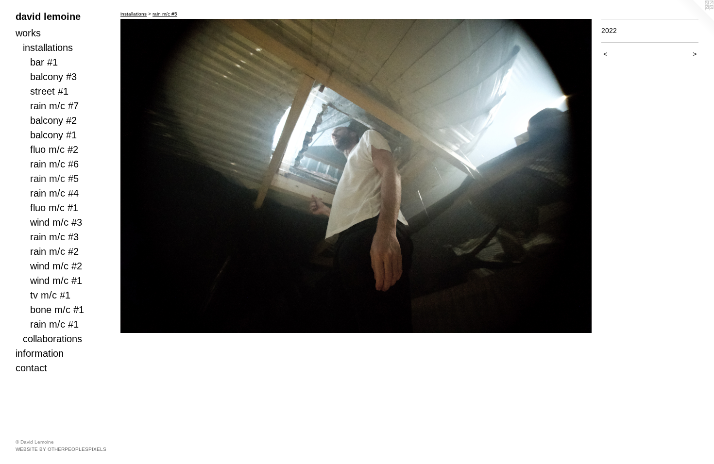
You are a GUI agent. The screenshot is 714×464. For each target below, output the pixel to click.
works (28, 33)
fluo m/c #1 (54, 207)
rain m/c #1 (54, 324)
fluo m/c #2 (54, 149)
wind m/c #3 (56, 222)
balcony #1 (53, 135)
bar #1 (44, 62)
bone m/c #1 (57, 309)
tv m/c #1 (50, 295)
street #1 (49, 91)
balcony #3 (53, 76)
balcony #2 (53, 120)
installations (48, 47)
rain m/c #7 (54, 105)
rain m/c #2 (54, 251)
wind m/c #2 (56, 266)
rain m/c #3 (54, 237)
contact (31, 368)
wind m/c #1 (56, 280)
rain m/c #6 (54, 164)
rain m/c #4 (54, 193)
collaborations (52, 338)
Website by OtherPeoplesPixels (61, 449)
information (40, 353)
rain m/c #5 (54, 178)
